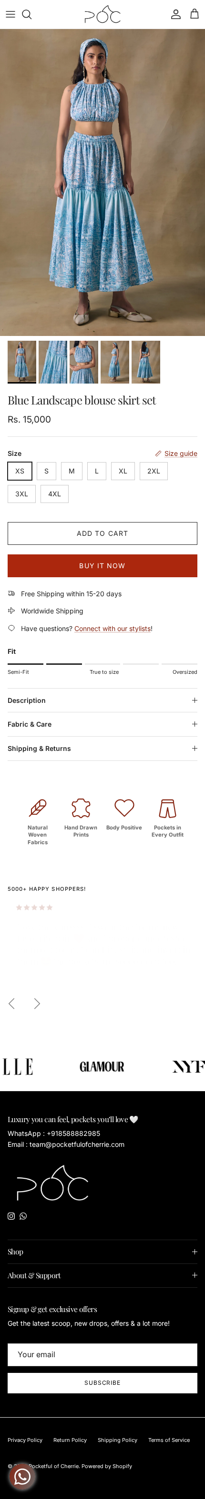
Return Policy (70, 1440)
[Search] (31, 14)
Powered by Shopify (107, 1466)
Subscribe (102, 1382)
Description (27, 700)
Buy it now (102, 566)
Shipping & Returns (39, 748)
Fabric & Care (29, 724)
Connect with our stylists (112, 628)
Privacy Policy (25, 1440)
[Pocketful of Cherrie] (102, 14)
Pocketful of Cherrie (54, 1466)
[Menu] (10, 14)
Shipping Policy (117, 1440)
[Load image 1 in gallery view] (102, 182)
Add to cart (102, 533)
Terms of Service (169, 1440)
